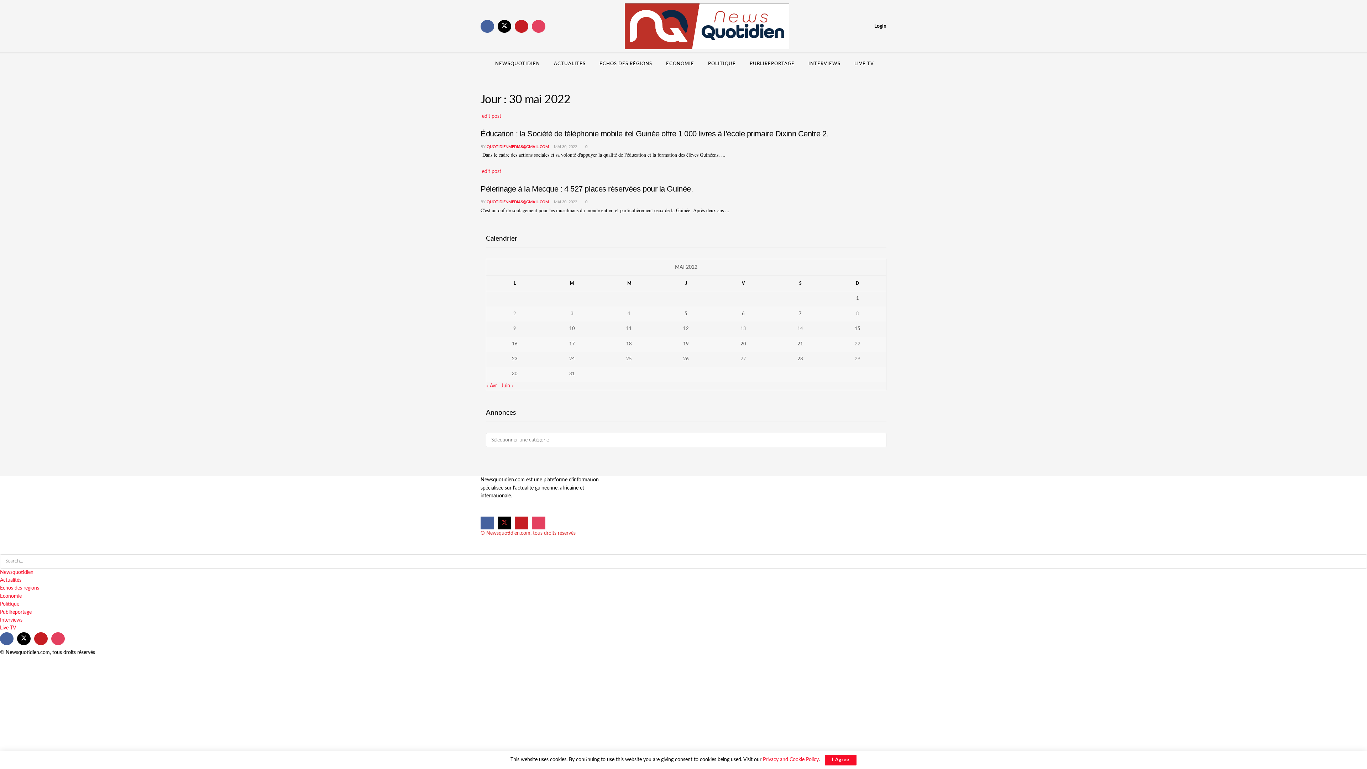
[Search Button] (883, 64)
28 (800, 359)
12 (686, 328)
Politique (722, 64)
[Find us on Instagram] (538, 26)
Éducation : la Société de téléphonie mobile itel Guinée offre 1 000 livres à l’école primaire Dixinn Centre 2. (654, 133)
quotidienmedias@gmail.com (518, 147)
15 (857, 328)
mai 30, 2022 (565, 147)
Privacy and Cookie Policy (791, 759)
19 (686, 344)
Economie (680, 64)
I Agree (840, 760)
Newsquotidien (517, 64)
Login (879, 26)
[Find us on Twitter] (504, 26)
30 (515, 374)
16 (515, 344)
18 (629, 344)
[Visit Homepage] (707, 26)
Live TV (864, 64)
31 (572, 374)
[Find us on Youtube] (521, 26)
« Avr (491, 385)
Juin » (507, 385)
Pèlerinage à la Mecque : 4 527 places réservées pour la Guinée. (588, 188)
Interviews (824, 64)
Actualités (570, 64)
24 (572, 359)
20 (743, 344)
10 (572, 328)
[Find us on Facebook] (487, 26)
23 (515, 359)
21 (800, 344)
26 (686, 359)
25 (629, 359)
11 (629, 328)
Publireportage (772, 64)
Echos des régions (625, 64)
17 (572, 344)
